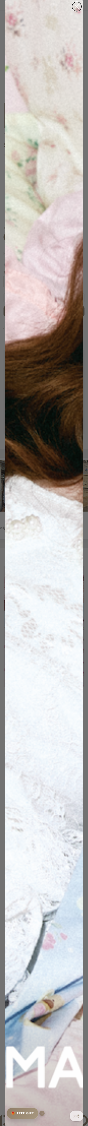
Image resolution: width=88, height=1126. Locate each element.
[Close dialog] (76, 6)
